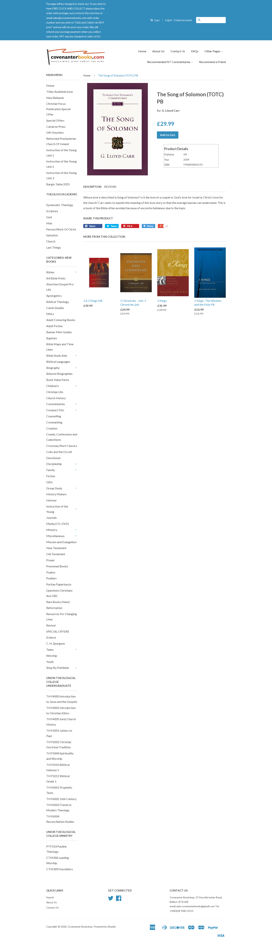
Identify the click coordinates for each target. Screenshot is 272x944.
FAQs (194, 51)
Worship (51, 655)
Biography (53, 367)
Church (50, 241)
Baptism (51, 338)
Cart (156, 20)
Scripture (52, 211)
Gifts (49, 482)
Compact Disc (55, 410)
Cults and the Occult (59, 452)
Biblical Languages (58, 361)
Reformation (54, 607)
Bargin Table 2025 (58, 184)
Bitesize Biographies (59, 373)
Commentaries (55, 404)
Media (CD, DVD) (57, 523)
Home (142, 51)
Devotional (53, 458)
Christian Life (54, 392)
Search (50, 897)
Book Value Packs (57, 379)
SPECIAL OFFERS (57, 631)
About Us (158, 51)
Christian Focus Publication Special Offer (58, 109)
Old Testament (55, 554)
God (49, 217)
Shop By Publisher (57, 667)
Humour (51, 500)
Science (51, 637)
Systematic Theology (59, 205)
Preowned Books (57, 566)
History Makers (56, 494)
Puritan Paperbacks (58, 584)
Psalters (51, 578)
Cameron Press (56, 126)
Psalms (50, 572)
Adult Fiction (54, 326)
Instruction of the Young (57, 509)
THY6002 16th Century (61, 799)
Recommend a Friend (212, 62)
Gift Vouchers (55, 132)
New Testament (56, 548)
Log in (168, 20)
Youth (50, 661)
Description (92, 186)
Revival (51, 625)
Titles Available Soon (59, 91)
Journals (51, 517)
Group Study (54, 488)
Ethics (50, 313)
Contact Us (178, 51)
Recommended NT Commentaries (169, 62)
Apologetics (54, 295)
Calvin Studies (55, 308)
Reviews (110, 186)
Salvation (52, 235)
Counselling (53, 416)
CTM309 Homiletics (59, 869)
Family (50, 470)
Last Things (53, 247)
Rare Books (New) (58, 602)
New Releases (55, 97)
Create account (183, 20)
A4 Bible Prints (56, 278)
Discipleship (54, 464)
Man (49, 223)
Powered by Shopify (105, 926)
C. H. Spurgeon (55, 643)
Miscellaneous (55, 536)
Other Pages (212, 51)
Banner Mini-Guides (59, 332)
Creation (51, 428)
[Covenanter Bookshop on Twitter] (110, 899)
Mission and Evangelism (61, 542)
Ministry (51, 530)
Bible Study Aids (56, 355)
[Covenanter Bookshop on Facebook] (118, 899)
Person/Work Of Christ (61, 229)
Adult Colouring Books (60, 320)
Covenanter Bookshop (80, 926)
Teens (50, 649)
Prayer (50, 560)
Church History (56, 398)
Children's (52, 386)
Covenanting (54, 422)
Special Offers (55, 120)
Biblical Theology (57, 301)
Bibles (50, 272)
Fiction (50, 476)
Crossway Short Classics (61, 445)
